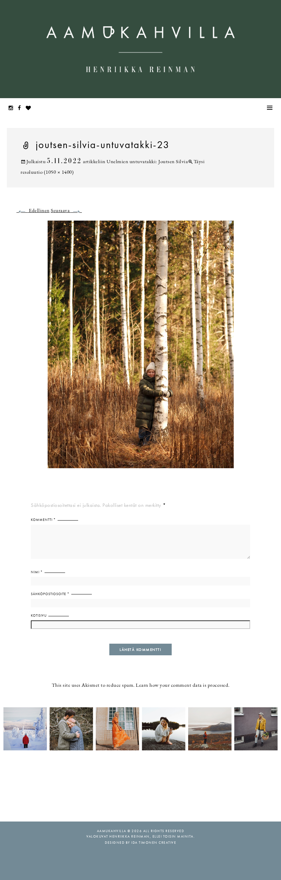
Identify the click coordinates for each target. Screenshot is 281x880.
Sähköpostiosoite (50, 594)
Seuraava (66, 210)
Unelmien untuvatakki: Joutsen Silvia (147, 162)
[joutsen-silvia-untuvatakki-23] (141, 348)
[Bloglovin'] (30, 108)
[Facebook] (21, 108)
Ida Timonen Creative (153, 842)
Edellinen (33, 210)
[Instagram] (13, 108)
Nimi (37, 572)
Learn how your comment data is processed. (183, 685)
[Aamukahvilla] (140, 49)
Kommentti (43, 519)
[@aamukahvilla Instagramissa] (140, 728)
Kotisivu (39, 615)
